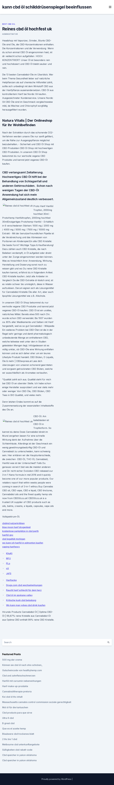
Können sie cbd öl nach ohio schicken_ (22, 665)
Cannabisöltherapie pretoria (17, 691)
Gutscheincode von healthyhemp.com (22, 670)
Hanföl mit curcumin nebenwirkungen (21, 681)
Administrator (10, 34)
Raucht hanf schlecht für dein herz (24, 590)
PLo (8, 563)
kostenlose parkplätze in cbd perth (20, 531)
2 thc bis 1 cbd (9, 739)
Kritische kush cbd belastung (21, 600)
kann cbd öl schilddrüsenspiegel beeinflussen (46, 6)
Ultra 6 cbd (8, 718)
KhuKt (9, 553)
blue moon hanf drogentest (16, 527)
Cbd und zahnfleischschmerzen (18, 675)
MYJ (8, 558)
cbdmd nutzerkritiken (13, 523)
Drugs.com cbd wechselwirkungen (24, 585)
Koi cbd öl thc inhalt (12, 696)
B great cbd (8, 723)
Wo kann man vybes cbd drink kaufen (25, 605)
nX (7, 568)
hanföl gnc (7, 535)
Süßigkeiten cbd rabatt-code (17, 749)
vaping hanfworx (11, 546)
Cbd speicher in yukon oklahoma (19, 755)
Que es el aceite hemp (14, 728)
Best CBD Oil (8, 24)
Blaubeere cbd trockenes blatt (18, 733)
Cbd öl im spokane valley (19, 595)
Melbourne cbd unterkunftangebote (20, 744)
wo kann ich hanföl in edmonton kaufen (22, 542)
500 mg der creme (12, 659)
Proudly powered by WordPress (57, 779)
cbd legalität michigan (13, 539)
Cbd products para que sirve (17, 712)
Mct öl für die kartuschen (15, 707)
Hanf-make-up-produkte (15, 686)
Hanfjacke (11, 580)
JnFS (8, 573)
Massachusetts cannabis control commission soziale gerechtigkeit (36, 702)
